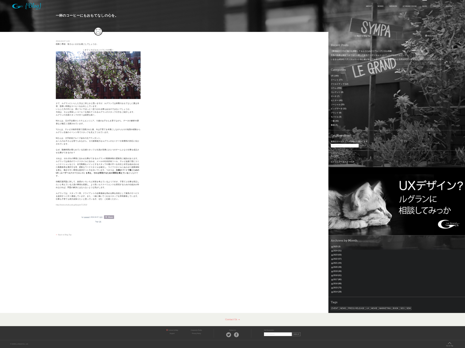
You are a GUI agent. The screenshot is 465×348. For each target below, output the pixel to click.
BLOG (424, 6)
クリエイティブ (337, 84)
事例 (333, 125)
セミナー (335, 100)
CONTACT (449, 6)
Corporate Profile (196, 330)
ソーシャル (336, 104)
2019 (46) (337, 271)
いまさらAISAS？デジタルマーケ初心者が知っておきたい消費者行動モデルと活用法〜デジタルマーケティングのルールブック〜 (387, 59)
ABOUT (369, 6)
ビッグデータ (336, 109)
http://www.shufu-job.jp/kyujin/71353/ (71, 205)
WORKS (380, 6)
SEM (408, 308)
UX (68, 41)
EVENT (335, 308)
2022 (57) (337, 259)
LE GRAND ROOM (409, 6)
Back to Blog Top (64, 235)
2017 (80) (337, 279)
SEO (402, 308)
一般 (333, 121)
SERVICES (393, 6)
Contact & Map (173, 330)
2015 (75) (337, 288)
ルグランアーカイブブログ (342, 162)
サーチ (334, 96)
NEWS (343, 308)
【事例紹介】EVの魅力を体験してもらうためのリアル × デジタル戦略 (361, 51)
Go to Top (449, 346)
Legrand (86, 217)
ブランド (335, 113)
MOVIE (374, 308)
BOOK (395, 308)
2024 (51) (337, 251)
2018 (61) (337, 275)
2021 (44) (337, 263)
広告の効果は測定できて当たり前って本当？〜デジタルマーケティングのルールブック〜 (369, 55)
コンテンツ (336, 92)
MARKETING (385, 308)
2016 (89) (337, 283)
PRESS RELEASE (356, 308)
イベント (335, 80)
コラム (334, 88)
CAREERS (436, 6)
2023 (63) (337, 255)
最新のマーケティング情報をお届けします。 (350, 141)
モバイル (335, 117)
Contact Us (231, 319)
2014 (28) (337, 292)
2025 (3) (336, 246)
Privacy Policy (196, 333)
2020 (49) (337, 267)
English (172, 333)
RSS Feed (432, 36)
